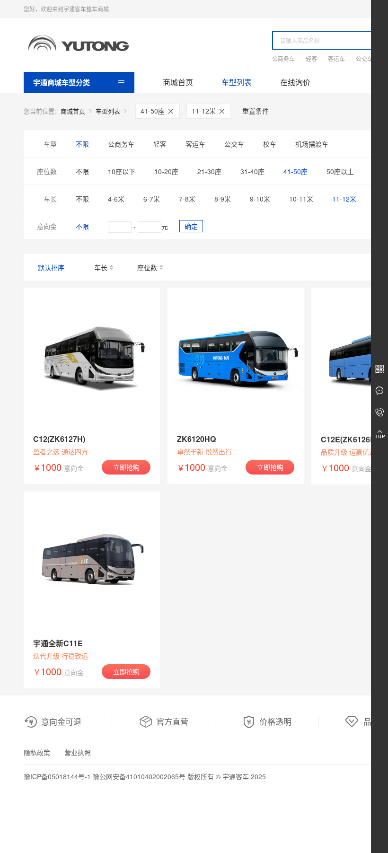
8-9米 (222, 198)
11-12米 (205, 110)
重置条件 (255, 110)
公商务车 (283, 58)
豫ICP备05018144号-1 (57, 776)
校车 (269, 144)
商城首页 (178, 82)
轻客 (311, 58)
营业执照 (77, 752)
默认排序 (51, 267)
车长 (100, 267)
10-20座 (166, 171)
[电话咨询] (379, 412)
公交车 (364, 58)
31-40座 (252, 171)
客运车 (336, 58)
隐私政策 (37, 752)
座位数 (147, 267)
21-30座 (209, 171)
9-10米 (260, 198)
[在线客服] (379, 390)
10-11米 (301, 198)
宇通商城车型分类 (61, 82)
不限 (82, 144)
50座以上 (340, 171)
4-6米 (116, 198)
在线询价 (295, 82)
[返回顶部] (379, 434)
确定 (191, 226)
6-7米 (151, 198)
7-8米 (187, 198)
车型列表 (236, 82)
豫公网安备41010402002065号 (139, 776)
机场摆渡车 (311, 144)
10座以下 (121, 171)
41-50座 (154, 110)
